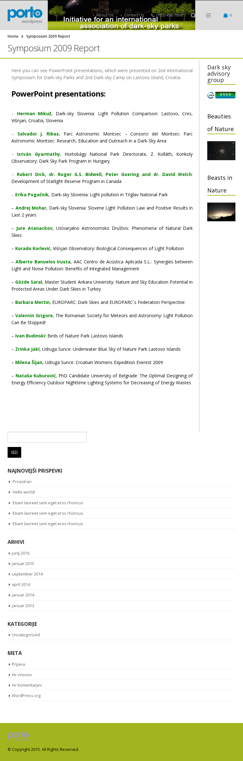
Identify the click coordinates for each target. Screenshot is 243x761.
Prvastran (22, 481)
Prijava (18, 664)
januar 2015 (23, 563)
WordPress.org (26, 695)
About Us (105, 15)
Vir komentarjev (27, 685)
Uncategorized (26, 635)
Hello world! (24, 492)
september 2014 (27, 574)
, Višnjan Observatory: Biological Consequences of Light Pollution (99, 248)
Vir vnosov (22, 674)
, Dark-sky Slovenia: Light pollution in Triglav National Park (91, 195)
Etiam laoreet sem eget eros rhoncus (48, 503)
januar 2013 (23, 605)
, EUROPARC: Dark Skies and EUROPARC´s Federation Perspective (100, 302)
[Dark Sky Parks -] (25, 15)
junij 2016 (20, 553)
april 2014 (21, 584)
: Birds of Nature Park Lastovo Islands (69, 336)
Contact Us (134, 15)
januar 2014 (23, 595)
